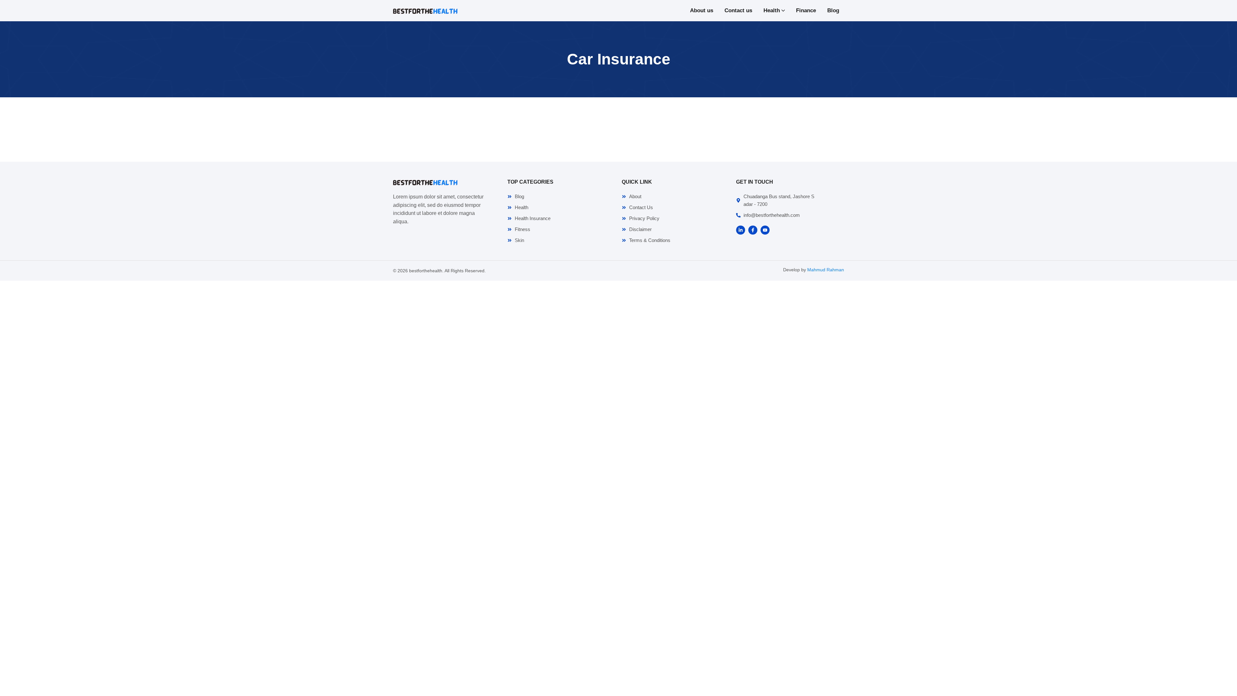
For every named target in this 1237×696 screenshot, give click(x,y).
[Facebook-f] (752, 230)
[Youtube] (765, 230)
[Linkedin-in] (740, 230)
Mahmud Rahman (825, 269)
